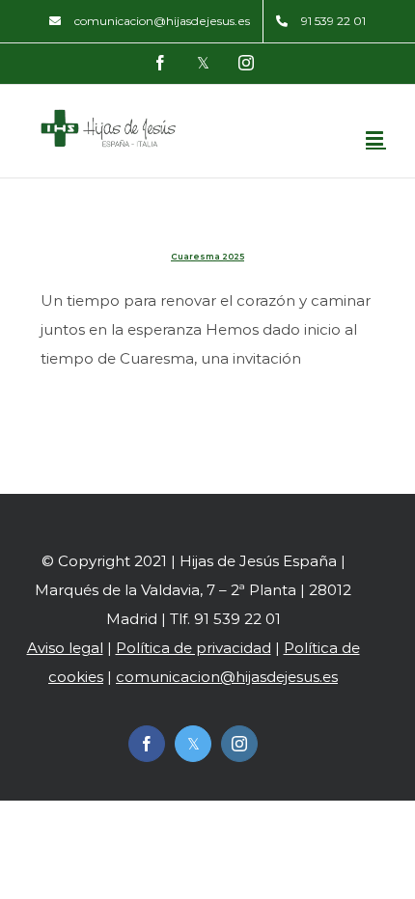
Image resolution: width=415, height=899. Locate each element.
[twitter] (193, 743)
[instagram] (239, 743)
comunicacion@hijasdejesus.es (227, 676)
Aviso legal (65, 648)
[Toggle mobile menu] (376, 138)
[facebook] (146, 743)
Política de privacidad (193, 648)
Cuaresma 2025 (207, 256)
